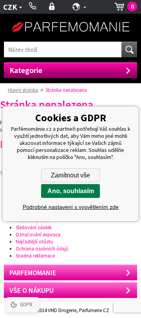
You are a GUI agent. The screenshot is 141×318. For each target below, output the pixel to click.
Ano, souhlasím (70, 191)
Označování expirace (38, 234)
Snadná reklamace (35, 255)
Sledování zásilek (34, 227)
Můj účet (52, 7)
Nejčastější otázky (34, 241)
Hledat (129, 49)
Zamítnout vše (70, 175)
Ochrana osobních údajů (42, 248)
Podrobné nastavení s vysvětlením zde (71, 207)
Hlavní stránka (23, 90)
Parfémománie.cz (70, 28)
